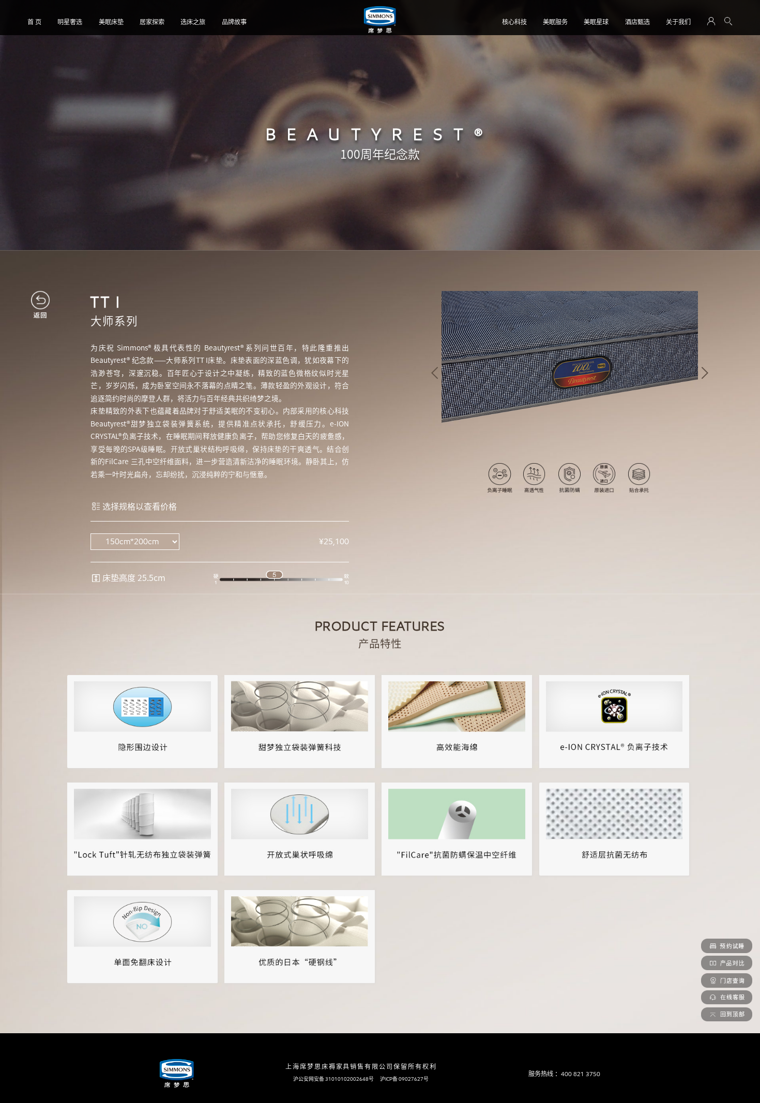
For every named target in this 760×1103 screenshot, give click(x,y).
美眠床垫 (111, 22)
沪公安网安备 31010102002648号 (333, 1079)
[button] (434, 373)
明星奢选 (69, 22)
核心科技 (514, 22)
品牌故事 (234, 22)
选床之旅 (192, 22)
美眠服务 (555, 22)
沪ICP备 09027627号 (404, 1079)
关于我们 (678, 22)
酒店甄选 (637, 22)
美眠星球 (596, 22)
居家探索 (152, 22)
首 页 (34, 22)
